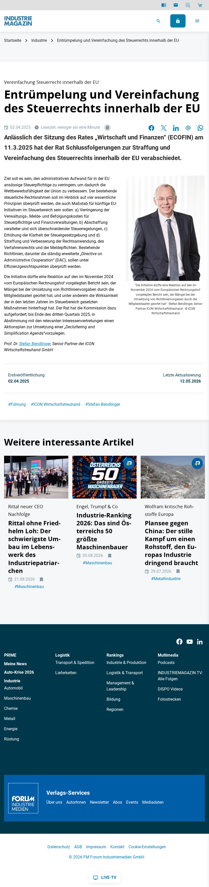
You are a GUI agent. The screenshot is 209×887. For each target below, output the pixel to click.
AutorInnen (76, 802)
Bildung (113, 699)
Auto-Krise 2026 (19, 672)
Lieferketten (65, 672)
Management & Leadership (120, 686)
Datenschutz (58, 846)
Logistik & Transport (125, 672)
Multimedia (168, 655)
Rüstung (11, 739)
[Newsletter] (176, 5)
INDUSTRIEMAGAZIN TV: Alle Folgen (180, 675)
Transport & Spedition (74, 662)
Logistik (62, 655)
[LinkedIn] (175, 127)
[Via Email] (188, 127)
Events (132, 802)
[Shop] (200, 5)
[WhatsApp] (200, 127)
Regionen (115, 709)
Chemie (11, 708)
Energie (10, 728)
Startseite (12, 40)
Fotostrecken (169, 699)
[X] (163, 127)
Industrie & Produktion (126, 662)
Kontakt (117, 846)
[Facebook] (179, 641)
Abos (117, 802)
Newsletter (99, 802)
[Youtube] (190, 641)
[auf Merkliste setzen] (107, 127)
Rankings (115, 655)
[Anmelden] (178, 21)
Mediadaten (153, 802)
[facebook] (151, 127)
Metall (9, 718)
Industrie (39, 40)
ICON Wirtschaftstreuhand (55, 404)
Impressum (96, 846)
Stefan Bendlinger (102, 404)
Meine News (15, 663)
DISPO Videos (170, 689)
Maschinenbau (29, 586)
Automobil (13, 688)
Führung (17, 404)
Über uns (54, 802)
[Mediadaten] (188, 5)
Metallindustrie (165, 578)
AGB (78, 846)
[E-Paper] (164, 5)
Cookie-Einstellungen (147, 846)
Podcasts (166, 662)
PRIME (10, 655)
